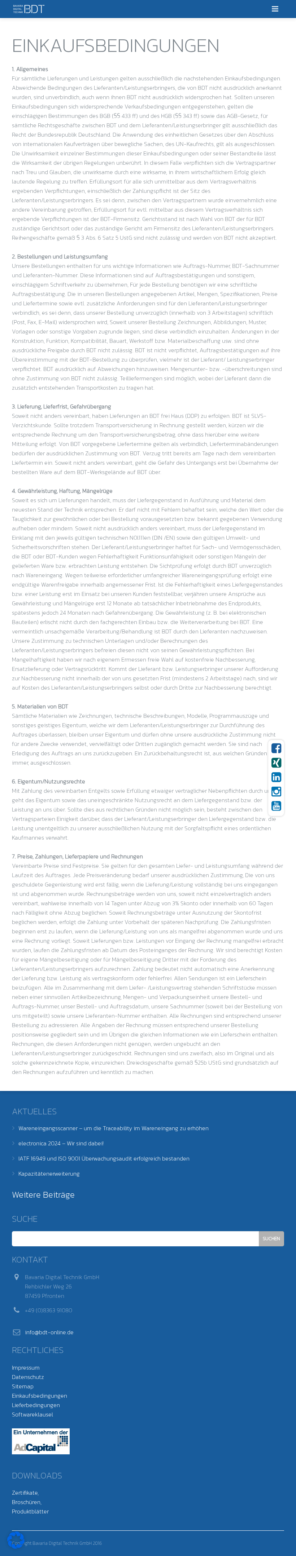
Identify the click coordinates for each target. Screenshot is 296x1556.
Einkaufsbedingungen (39, 1395)
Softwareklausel (32, 1414)
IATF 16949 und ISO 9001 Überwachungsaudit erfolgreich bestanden (104, 1158)
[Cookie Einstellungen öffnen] (16, 1546)
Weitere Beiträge (43, 1194)
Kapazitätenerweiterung (49, 1173)
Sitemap (23, 1386)
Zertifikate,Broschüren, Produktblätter (30, 1502)
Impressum (26, 1367)
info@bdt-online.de (49, 1332)
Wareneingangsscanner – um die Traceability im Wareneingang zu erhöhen (113, 1128)
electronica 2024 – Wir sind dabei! (61, 1143)
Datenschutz (28, 1376)
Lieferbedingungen (36, 1405)
